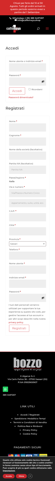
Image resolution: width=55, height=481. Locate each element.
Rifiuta (21, 476)
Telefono (14, 249)
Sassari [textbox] (13, 243)
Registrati (19, 328)
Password (20, 75)
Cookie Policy (30, 434)
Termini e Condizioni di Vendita (30, 422)
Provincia (14, 239)
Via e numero (17, 187)
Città (12, 225)
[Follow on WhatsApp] (5, 389)
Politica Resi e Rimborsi (30, 426)
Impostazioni (9, 470)
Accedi (17, 91)
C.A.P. (12, 211)
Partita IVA (21, 163)
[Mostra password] (43, 81)
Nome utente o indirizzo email (27, 61)
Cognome (15, 135)
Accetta (9, 476)
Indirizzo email (22, 277)
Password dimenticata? (21, 97)
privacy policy (16, 322)
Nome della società (25, 149)
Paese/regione (17, 177)
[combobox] (27, 243)
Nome (13, 121)
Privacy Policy (30, 430)
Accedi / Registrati (30, 414)
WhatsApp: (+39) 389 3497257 (28, 18)
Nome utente (21, 263)
